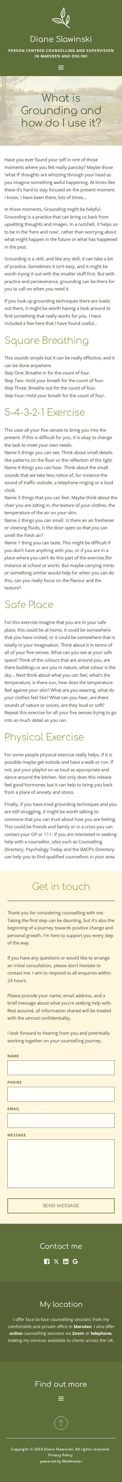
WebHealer (72, 1461)
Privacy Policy (60, 1455)
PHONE (14, 1082)
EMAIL (13, 1108)
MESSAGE (16, 1135)
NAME (13, 1056)
